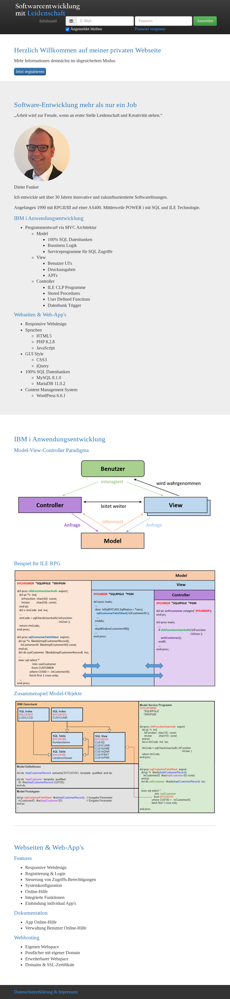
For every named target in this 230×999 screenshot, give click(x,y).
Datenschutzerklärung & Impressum (46, 991)
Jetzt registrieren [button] (30, 71)
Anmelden (205, 21)
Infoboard (48, 20)
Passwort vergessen (150, 29)
